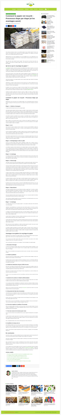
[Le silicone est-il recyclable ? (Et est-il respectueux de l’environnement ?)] (49, 400)
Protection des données (48, 412)
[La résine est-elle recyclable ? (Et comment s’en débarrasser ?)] (24, 388)
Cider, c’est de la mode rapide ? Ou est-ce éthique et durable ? (51, 32)
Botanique (41, 9)
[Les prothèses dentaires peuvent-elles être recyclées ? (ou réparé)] (43, 47)
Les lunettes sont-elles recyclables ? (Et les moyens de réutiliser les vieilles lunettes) (36, 404)
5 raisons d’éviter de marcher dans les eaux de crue (51, 61)
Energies (14, 9)
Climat (31, 9)
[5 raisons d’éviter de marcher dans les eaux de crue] (43, 61)
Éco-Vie (35, 9)
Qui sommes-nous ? (38, 412)
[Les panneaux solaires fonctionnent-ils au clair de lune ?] (43, 51)
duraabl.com (16, 412)
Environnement (20, 9)
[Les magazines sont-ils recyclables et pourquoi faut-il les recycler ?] (24, 400)
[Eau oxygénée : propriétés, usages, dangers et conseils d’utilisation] (43, 22)
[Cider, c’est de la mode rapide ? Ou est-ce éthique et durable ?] (43, 32)
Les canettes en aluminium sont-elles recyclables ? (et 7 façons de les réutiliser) (11, 393)
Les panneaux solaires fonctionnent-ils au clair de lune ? (50, 51)
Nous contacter (43, 412)
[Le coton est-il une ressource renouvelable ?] (11, 400)
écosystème (24, 287)
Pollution (26, 9)
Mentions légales (54, 412)
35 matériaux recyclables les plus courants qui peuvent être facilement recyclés (49, 393)
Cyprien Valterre (8, 23)
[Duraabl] (30, 4)
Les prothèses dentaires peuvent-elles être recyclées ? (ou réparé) (50, 47)
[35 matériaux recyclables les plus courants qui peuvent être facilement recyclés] (49, 388)
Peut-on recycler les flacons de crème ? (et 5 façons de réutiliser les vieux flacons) (36, 393)
